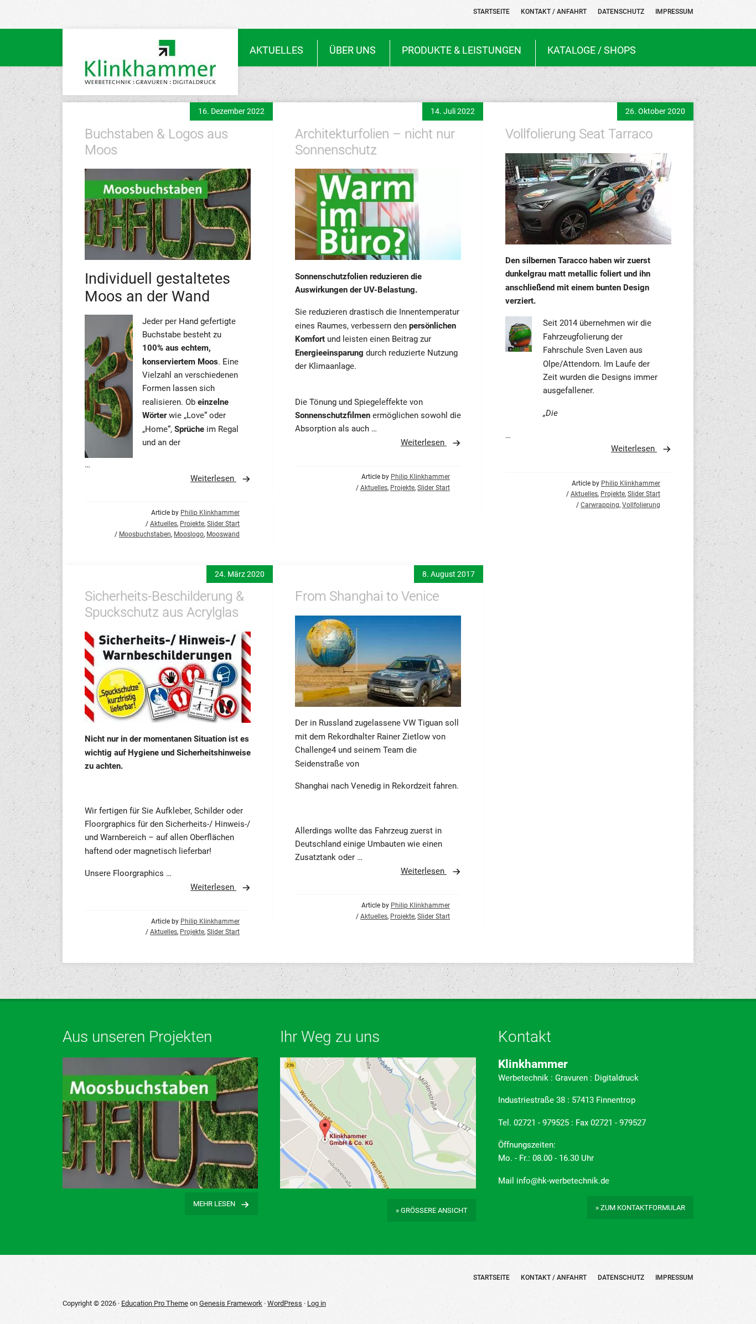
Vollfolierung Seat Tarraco (579, 134)
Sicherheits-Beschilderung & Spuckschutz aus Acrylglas (164, 604)
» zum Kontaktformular (640, 1207)
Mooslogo (189, 534)
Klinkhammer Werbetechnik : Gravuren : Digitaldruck (150, 62)
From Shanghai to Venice (367, 596)
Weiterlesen (213, 478)
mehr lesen (214, 1204)
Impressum (674, 1277)
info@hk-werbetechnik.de (562, 1181)
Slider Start (223, 524)
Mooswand (223, 534)
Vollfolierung (641, 505)
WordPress (284, 1303)
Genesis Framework (230, 1303)
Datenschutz (621, 1277)
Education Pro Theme (154, 1303)
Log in (316, 1303)
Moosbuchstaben (145, 534)
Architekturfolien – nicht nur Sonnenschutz (375, 142)
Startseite (491, 1277)
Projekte (192, 524)
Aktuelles (163, 524)
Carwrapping (600, 505)
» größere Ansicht (432, 1210)
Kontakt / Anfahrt (554, 1277)
